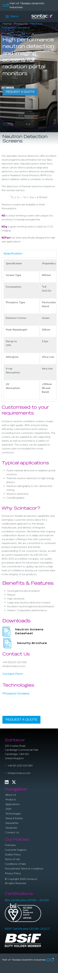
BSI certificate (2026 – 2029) (27, 900)
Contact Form (12, 674)
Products (21, 24)
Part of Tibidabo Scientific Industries (27, 5)
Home (6, 24)
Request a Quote (20, 92)
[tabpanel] (29, 329)
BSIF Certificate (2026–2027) (27, 929)
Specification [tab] (13, 253)
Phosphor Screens (15, 693)
